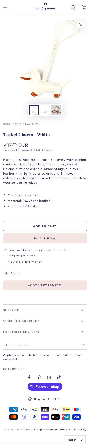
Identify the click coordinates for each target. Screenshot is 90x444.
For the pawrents (26, 124)
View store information (25, 262)
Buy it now (45, 238)
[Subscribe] (84, 345)
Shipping (23, 150)
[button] (73, 7)
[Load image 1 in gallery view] (34, 110)
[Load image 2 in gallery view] (45, 110)
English (72, 439)
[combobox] (75, 439)
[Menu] (5, 7)
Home (7, 124)
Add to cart (45, 226)
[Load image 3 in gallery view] (56, 110)
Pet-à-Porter (23, 429)
